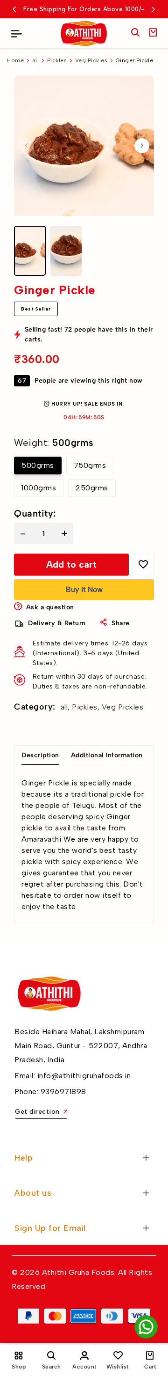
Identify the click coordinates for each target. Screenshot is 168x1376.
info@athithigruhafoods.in (84, 1075)
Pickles (57, 60)
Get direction (37, 1112)
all (35, 60)
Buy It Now (84, 589)
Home (15, 60)
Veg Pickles (91, 60)
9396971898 (63, 1091)
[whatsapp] (146, 1327)
